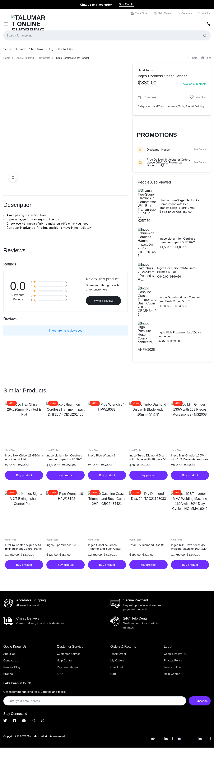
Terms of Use (172, 667)
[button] (191, 57)
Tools (181, 106)
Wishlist (206, 13)
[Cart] (208, 24)
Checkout (116, 667)
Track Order (141, 13)
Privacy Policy (173, 660)
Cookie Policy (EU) (176, 653)
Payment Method (68, 667)
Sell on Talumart (14, 49)
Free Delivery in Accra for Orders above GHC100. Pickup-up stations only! (168, 162)
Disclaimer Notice (158, 149)
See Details (126, 4)
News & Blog (11, 667)
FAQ (60, 673)
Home (6, 58)
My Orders (117, 660)
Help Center (165, 13)
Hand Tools (145, 70)
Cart (113, 673)
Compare (186, 13)
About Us (9, 653)
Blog (50, 49)
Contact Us (65, 49)
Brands (8, 673)
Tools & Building (24, 58)
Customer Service (68, 653)
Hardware (44, 58)
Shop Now (36, 49)
